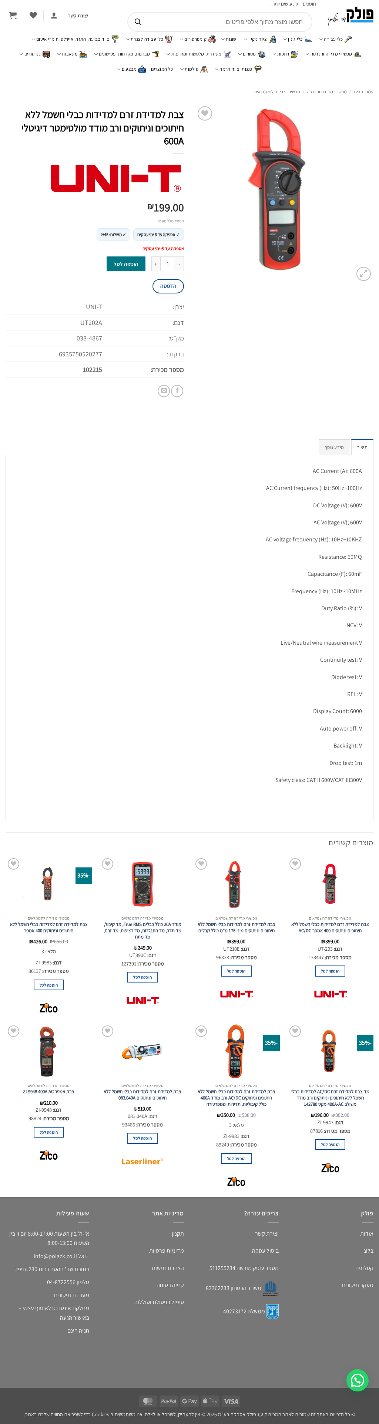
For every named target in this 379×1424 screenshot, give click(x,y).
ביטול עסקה (265, 1251)
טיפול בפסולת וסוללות (159, 1302)
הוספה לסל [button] (330, 971)
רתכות (283, 54)
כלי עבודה (333, 39)
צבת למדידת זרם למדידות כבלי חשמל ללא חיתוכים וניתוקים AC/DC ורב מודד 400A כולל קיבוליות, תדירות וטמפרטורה (236, 1098)
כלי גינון (295, 39)
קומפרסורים (195, 39)
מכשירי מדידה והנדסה (331, 54)
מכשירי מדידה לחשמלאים (277, 91)
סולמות (191, 69)
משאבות (70, 54)
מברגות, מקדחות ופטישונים (124, 54)
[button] (54, 15)
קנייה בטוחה (170, 1285)
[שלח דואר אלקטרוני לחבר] (164, 391)
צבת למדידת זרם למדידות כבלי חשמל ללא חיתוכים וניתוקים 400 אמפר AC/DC (330, 927)
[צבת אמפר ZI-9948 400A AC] (49, 1051)
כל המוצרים (162, 69)
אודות (366, 1233)
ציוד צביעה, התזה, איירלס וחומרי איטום (72, 39)
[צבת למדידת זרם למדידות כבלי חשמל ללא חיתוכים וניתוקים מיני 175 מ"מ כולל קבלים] (236, 884)
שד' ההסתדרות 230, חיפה (43, 1269)
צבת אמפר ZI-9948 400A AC (48, 1092)
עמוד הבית (363, 91)
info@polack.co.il (55, 1256)
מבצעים (129, 69)
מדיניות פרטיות (166, 1251)
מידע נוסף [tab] (334, 447)
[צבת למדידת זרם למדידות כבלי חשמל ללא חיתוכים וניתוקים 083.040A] (142, 1051)
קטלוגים (364, 1268)
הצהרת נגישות (168, 1268)
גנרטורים (32, 54)
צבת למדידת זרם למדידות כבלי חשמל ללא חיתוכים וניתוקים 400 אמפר (49, 927)
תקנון (178, 1233)
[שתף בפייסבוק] (177, 391)
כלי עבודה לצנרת (147, 39)
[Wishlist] (33, 15)
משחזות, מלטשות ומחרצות (196, 54)
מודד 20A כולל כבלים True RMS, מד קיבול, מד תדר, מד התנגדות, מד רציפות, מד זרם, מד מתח (142, 930)
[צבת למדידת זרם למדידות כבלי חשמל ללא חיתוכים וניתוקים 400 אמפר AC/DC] (330, 884)
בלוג (368, 1251)
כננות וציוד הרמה (235, 69)
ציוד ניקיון (257, 39)
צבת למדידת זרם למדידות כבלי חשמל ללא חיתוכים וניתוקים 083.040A (142, 1095)
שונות (231, 39)
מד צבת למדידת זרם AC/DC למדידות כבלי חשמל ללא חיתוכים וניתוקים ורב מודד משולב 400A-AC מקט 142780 (330, 1098)
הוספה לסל (126, 264)
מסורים (249, 54)
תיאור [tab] (362, 447)
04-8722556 (61, 1282)
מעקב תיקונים (357, 1285)
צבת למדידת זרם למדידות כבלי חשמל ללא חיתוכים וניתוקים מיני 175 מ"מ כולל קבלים (236, 927)
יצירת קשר (267, 1233)
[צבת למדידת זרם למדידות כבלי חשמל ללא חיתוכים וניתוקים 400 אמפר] (49, 884)
